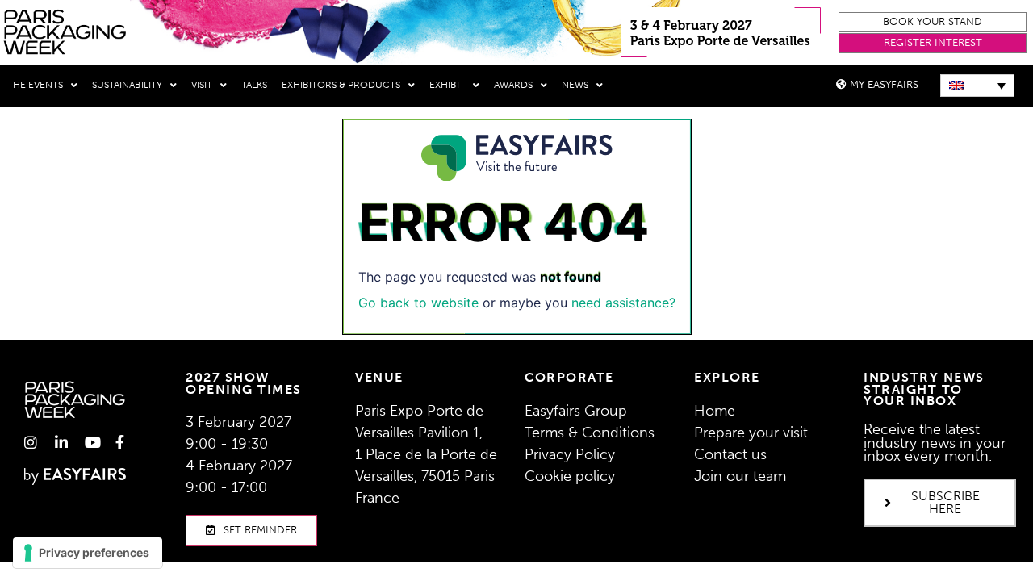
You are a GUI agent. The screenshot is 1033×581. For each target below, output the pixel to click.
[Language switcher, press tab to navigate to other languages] (977, 85)
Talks (254, 84)
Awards (513, 84)
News (575, 84)
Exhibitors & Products (341, 84)
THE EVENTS (35, 84)
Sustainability (127, 84)
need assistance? (623, 303)
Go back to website (418, 303)
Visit (201, 84)
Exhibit (447, 84)
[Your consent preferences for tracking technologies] (87, 552)
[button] (933, 22)
